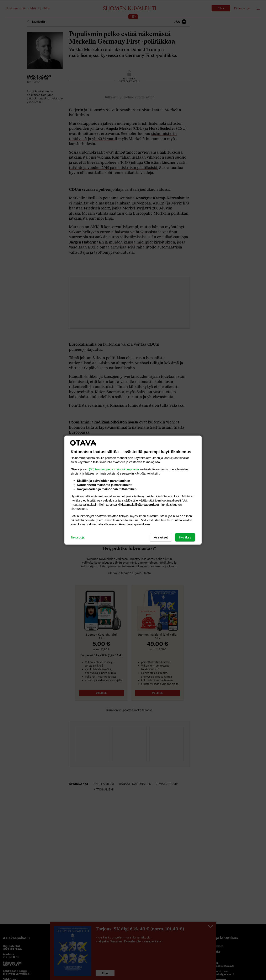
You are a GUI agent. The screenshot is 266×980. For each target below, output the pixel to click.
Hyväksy (185, 537)
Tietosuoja (77, 537)
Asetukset (161, 537)
